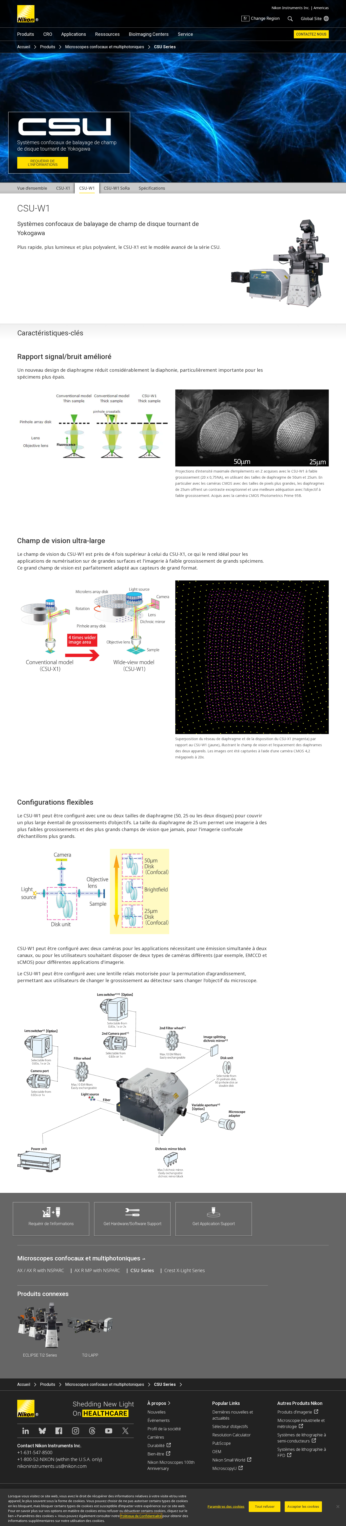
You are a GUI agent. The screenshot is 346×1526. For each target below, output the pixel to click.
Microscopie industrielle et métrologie (301, 1423)
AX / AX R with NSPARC (40, 1270)
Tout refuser (265, 1506)
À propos (156, 1403)
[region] (173, 1507)
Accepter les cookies (303, 1506)
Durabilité (156, 1445)
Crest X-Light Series (184, 1270)
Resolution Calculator (231, 1435)
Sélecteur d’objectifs (230, 1426)
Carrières (155, 1437)
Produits (25, 34)
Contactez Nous (311, 34)
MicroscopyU (224, 1468)
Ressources (107, 34)
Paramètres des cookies (226, 1506)
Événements (158, 1420)
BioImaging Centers (149, 34)
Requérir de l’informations (42, 163)
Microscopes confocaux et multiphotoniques (104, 46)
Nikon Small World (228, 1460)
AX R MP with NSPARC (97, 1270)
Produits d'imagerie (294, 1412)
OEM (216, 1451)
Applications (73, 34)
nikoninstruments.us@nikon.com (52, 1466)
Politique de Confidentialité (141, 1516)
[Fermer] (337, 1506)
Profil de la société (164, 1429)
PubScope (221, 1443)
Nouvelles (156, 1412)
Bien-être (155, 1454)
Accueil (23, 46)
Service (185, 34)
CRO (47, 34)
